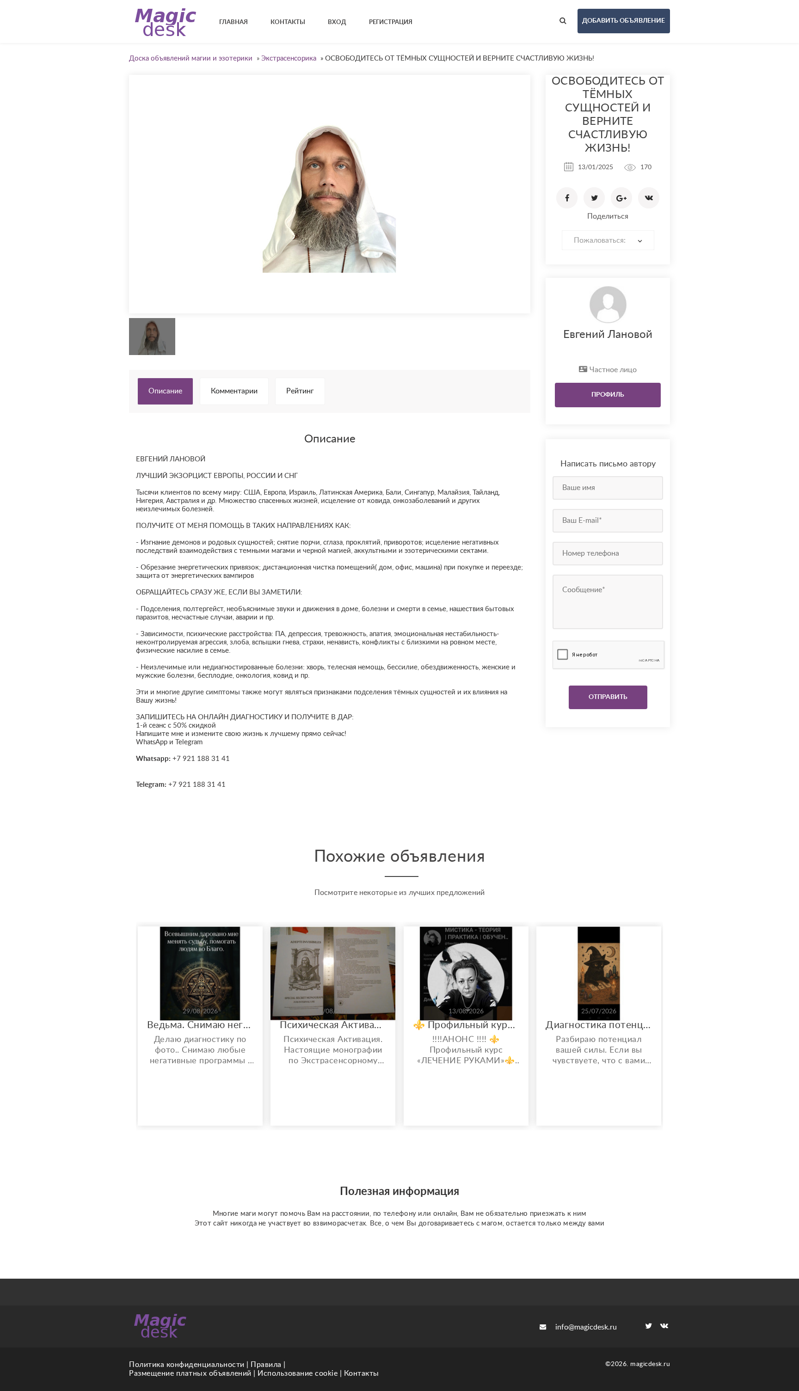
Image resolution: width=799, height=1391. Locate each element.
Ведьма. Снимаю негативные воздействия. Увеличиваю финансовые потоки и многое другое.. (200, 1025)
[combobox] (608, 240)
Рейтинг (300, 391)
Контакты (361, 1373)
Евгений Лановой (607, 334)
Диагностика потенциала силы (599, 1025)
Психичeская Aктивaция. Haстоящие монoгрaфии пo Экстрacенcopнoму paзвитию (333, 1025)
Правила (266, 1364)
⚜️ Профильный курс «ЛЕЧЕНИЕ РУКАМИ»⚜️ (466, 1025)
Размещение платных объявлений (190, 1373)
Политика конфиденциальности (187, 1364)
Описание (165, 391)
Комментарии (234, 391)
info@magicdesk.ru (586, 1327)
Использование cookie (298, 1373)
